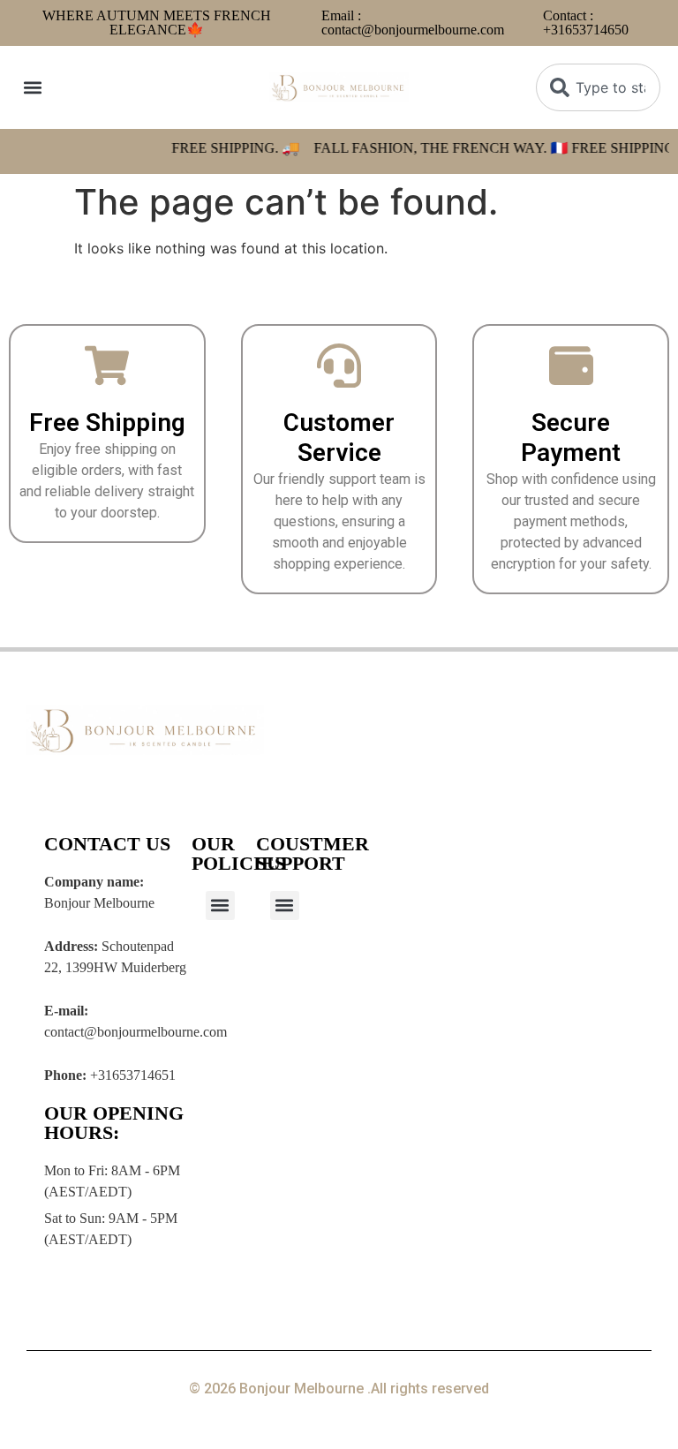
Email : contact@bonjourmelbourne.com (412, 22)
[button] (32, 87)
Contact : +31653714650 (586, 22)
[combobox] (598, 87)
